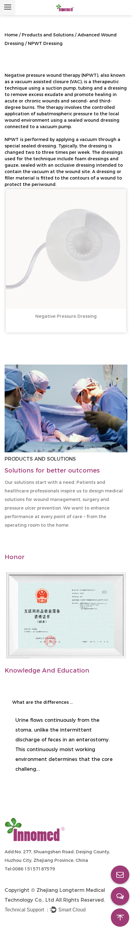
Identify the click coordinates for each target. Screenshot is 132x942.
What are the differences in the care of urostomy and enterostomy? (43, 702)
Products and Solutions (48, 35)
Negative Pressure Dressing (66, 316)
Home (11, 35)
